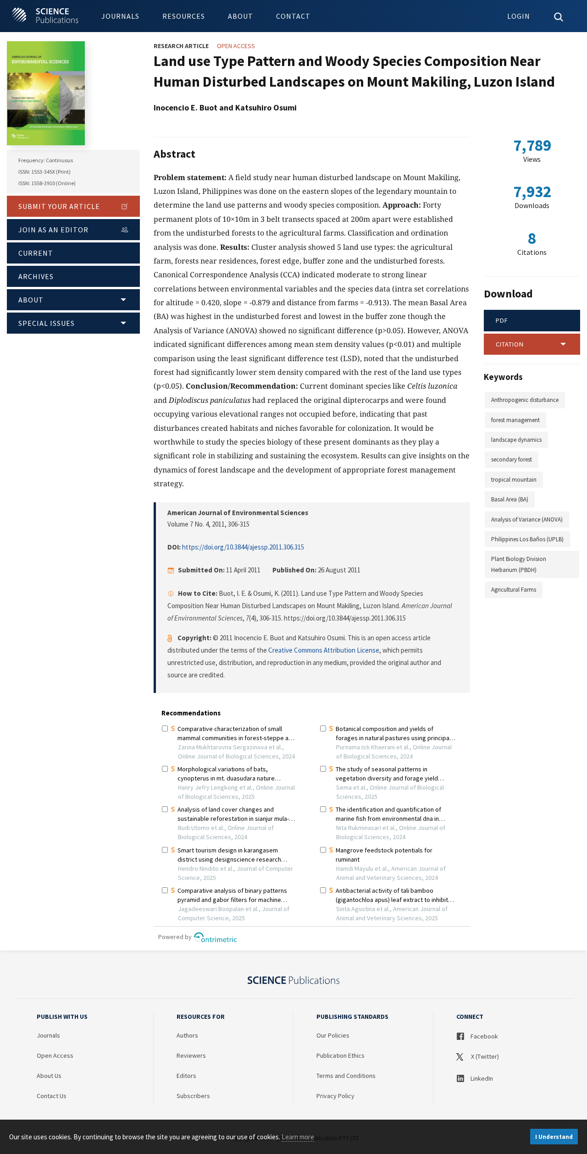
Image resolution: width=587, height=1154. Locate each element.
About (240, 16)
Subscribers (193, 1096)
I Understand (554, 1137)
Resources (183, 16)
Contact (293, 16)
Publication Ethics (340, 1055)
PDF (502, 320)
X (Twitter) (484, 1056)
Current (35, 253)
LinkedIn (481, 1078)
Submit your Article (59, 206)
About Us (49, 1076)
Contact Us (51, 1096)
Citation (510, 344)
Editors (186, 1076)
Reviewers (191, 1055)
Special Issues (46, 323)
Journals (120, 16)
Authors (187, 1035)
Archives (36, 276)
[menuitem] (120, 16)
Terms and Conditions (346, 1076)
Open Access (55, 1055)
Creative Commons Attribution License (323, 650)
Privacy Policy (335, 1096)
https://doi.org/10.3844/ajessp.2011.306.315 (243, 547)
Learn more (298, 1136)
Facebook (483, 1036)
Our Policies (332, 1035)
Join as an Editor (53, 229)
